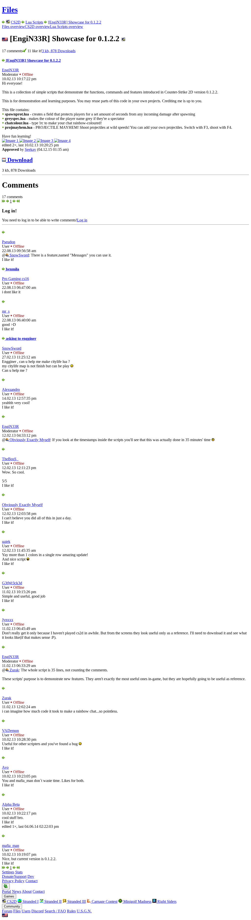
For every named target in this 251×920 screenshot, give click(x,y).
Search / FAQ (55, 911)
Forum (7, 911)
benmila (12, 269)
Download (19, 160)
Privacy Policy (13, 881)
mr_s (6, 311)
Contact (31, 881)
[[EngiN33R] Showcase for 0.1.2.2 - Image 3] (45, 141)
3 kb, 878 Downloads (58, 51)
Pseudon (8, 242)
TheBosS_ (10, 459)
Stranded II (52, 901)
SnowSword (19, 255)
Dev (30, 876)
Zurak (14, 670)
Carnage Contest (104, 901)
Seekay (30, 149)
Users (26, 911)
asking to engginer (20, 338)
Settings (8, 872)
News (16, 891)
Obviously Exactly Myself (29, 440)
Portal (6, 891)
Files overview (13, 27)
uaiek (6, 541)
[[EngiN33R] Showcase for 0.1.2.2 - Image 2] (28, 141)
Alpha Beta (11, 804)
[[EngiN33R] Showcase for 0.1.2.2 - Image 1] (10, 141)
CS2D (16, 22)
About (27, 891)
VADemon (10, 730)
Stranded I (30, 901)
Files (10, 9)
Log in (82, 220)
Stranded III (76, 901)
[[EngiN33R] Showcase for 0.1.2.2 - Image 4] (62, 141)
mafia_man (10, 845)
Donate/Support (14, 876)
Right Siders (166, 901)
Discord (37, 911)
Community (12, 906)
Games (9, 896)
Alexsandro (11, 389)
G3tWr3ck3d (12, 583)
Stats (19, 872)
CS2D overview (37, 27)
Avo (5, 767)
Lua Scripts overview (66, 27)
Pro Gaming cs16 (15, 279)
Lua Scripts (34, 22)
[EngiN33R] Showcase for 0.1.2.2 (74, 22)
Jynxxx (7, 620)
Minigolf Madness (136, 901)
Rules (71, 911)
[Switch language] (5, 916)
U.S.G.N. (84, 911)
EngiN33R (10, 70)
